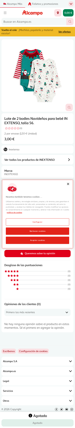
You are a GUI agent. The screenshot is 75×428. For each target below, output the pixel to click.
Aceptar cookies (37, 240)
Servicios (8, 390)
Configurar (38, 222)
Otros (6, 400)
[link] (33, 351)
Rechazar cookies (38, 231)
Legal (6, 380)
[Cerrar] (68, 184)
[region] (37, 214)
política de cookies (14, 212)
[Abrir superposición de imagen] (69, 107)
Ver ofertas (64, 31)
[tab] (37, 75)
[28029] (58, 12)
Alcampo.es (9, 371)
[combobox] (34, 21)
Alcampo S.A (10, 361)
